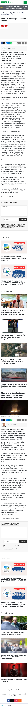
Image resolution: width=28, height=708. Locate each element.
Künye (9, 694)
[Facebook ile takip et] (8, 700)
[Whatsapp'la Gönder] (11, 43)
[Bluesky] (7, 43)
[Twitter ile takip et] (12, 700)
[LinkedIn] (9, 43)
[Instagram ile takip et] (16, 700)
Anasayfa (5, 13)
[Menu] (25, 2)
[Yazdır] (18, 43)
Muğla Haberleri (14, 13)
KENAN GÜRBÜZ (11, 425)
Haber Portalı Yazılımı (9, 705)
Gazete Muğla (11, 48)
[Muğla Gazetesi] (9, 2)
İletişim (15, 694)
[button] (20, 43)
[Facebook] (2, 43)
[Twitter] (4, 43)
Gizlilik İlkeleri (21, 694)
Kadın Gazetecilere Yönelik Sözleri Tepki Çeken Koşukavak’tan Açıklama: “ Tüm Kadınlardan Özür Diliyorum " (16, 7)
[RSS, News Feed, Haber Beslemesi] (20, 700)
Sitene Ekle (13, 696)
